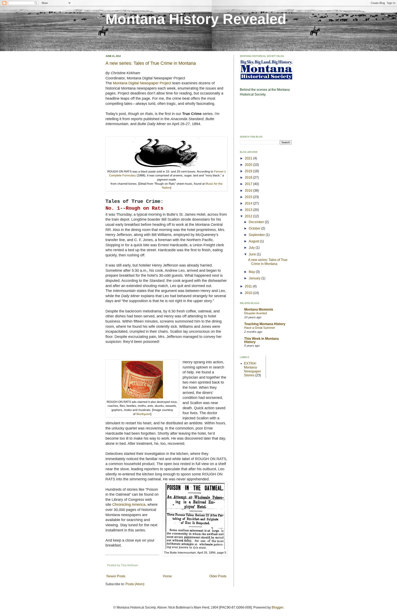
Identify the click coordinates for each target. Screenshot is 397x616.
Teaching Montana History (264, 324)
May (252, 272)
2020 (249, 164)
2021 (249, 158)
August (254, 241)
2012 (249, 216)
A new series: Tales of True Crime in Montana (150, 63)
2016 (249, 190)
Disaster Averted (255, 313)
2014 (249, 203)
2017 (249, 184)
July (252, 247)
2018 (249, 177)
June (253, 254)
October (255, 228)
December (257, 222)
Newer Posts (115, 576)
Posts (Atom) (135, 584)
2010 (249, 293)
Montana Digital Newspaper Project (142, 83)
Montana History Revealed (195, 19)
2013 (249, 210)
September (257, 235)
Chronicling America (128, 504)
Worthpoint (143, 414)
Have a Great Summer (259, 327)
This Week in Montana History (261, 340)
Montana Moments (258, 309)
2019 (249, 171)
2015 (249, 197)
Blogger (277, 607)
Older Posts (217, 576)
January (255, 278)
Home (167, 576)
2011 (249, 286)
